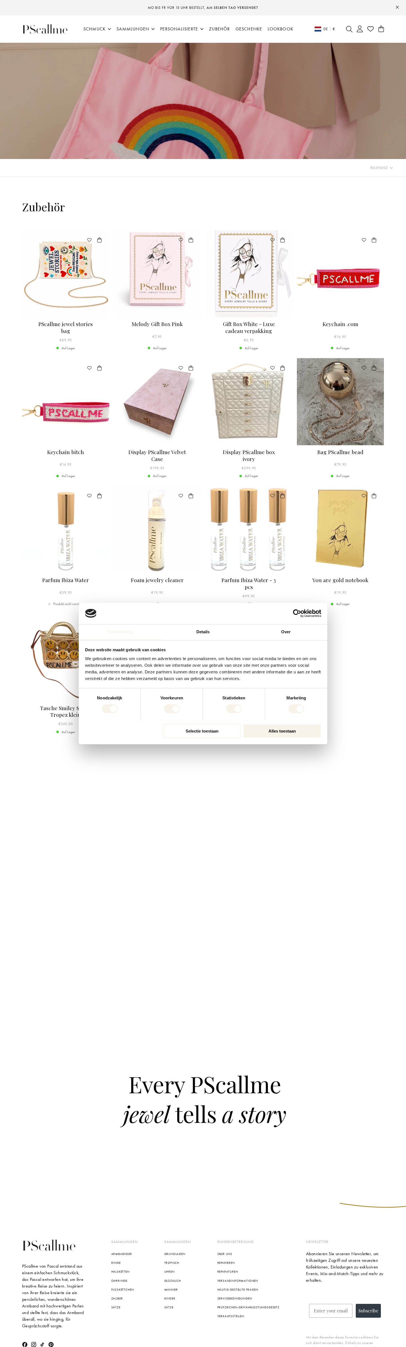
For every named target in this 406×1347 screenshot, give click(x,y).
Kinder (169, 1298)
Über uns (225, 1254)
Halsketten (120, 1271)
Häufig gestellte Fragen (237, 1289)
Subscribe (368, 1311)
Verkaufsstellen (230, 1316)
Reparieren (226, 1263)
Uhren (169, 1271)
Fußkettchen (122, 1289)
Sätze (115, 1307)
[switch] (172, 708)
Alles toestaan (282, 730)
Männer (171, 1289)
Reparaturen (227, 1271)
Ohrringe (119, 1281)
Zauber (117, 1298)
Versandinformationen (237, 1281)
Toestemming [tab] (120, 631)
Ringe (116, 1263)
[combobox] (381, 168)
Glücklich (172, 1281)
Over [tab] (286, 631)
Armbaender (121, 1254)
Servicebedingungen (234, 1298)
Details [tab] (203, 631)
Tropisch (172, 1263)
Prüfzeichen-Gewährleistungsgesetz (248, 1307)
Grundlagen (174, 1254)
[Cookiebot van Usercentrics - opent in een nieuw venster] (297, 613)
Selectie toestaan (202, 730)
